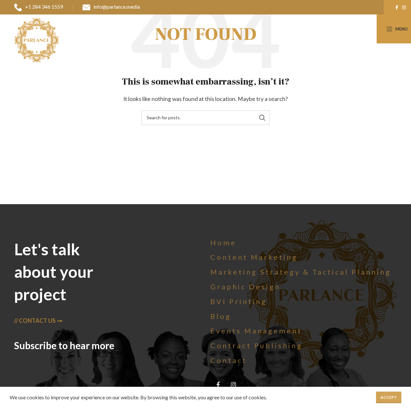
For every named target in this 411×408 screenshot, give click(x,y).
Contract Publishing (256, 345)
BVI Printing (238, 301)
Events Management (256, 330)
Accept (388, 397)
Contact (228, 360)
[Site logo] (36, 39)
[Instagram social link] (404, 7)
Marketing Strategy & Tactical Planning (300, 271)
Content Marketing (254, 257)
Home (223, 242)
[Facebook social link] (396, 7)
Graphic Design (245, 286)
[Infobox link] (38, 7)
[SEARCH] (262, 117)
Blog (220, 316)
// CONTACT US (35, 320)
